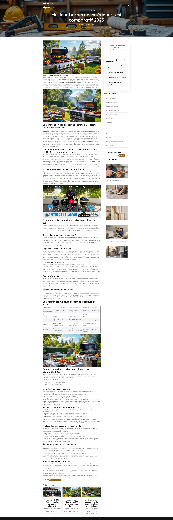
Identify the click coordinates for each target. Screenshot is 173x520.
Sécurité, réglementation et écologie (114, 141)
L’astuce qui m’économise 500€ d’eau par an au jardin (71, 503)
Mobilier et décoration (111, 114)
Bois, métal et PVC (110, 98)
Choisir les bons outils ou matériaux (114, 83)
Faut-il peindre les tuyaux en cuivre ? (115, 222)
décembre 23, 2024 (49, 75)
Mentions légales (47, 518)
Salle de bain (109, 137)
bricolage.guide (49, 7)
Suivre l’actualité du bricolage (115, 72)
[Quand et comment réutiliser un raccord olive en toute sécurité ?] (117, 171)
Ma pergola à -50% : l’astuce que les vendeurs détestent (52, 503)
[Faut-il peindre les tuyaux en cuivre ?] (117, 213)
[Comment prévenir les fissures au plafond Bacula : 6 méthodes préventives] (117, 232)
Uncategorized (109, 145)
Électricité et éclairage (111, 102)
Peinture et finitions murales (112, 130)
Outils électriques (110, 126)
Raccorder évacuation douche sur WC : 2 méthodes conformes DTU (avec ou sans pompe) (115, 262)
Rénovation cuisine (110, 133)
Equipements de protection (112, 106)
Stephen (57, 75)
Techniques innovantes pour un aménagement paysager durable (59, 476)
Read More (51, 492)
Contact (54, 518)
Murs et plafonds (110, 118)
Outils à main (109, 122)
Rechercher (121, 155)
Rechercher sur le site (116, 152)
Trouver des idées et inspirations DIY (116, 66)
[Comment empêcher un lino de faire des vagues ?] (117, 192)
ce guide (61, 183)
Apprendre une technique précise (117, 77)
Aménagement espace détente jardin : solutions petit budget (91, 503)
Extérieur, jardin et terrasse (78, 27)
